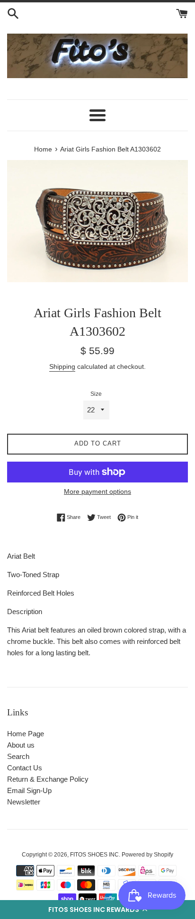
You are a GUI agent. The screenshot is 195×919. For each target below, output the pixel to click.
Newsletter (23, 802)
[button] (97, 909)
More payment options (97, 491)
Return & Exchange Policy (48, 779)
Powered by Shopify (147, 854)
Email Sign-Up (29, 790)
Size (96, 394)
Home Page (25, 734)
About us (21, 745)
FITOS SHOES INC (94, 854)
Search (18, 756)
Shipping (62, 366)
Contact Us (24, 768)
